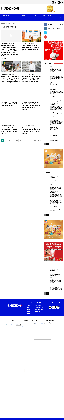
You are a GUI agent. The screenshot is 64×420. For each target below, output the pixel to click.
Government (54, 89)
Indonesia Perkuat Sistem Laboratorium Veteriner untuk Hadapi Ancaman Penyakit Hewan (56, 138)
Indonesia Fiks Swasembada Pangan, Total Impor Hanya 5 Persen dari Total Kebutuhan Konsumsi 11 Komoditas (32, 79)
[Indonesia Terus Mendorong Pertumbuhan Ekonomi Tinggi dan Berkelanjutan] (11, 118)
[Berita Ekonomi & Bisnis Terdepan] (11, 9)
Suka (61, 24)
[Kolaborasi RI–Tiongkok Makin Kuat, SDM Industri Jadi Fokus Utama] (11, 92)
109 (17, 140)
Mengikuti (60, 28)
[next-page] (20, 140)
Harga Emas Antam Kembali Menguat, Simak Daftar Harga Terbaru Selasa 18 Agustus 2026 (56, 108)
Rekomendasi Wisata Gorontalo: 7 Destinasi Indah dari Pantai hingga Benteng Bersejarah (56, 99)
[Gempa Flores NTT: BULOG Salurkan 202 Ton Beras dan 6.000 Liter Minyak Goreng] (47, 69)
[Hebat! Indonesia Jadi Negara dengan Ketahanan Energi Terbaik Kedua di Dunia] (32, 36)
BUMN (51, 82)
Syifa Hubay (3, 58)
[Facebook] (22, 370)
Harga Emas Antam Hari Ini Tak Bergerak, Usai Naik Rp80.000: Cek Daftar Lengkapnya (56, 78)
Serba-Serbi (53, 96)
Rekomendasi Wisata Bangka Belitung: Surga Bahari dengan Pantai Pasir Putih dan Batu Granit (55, 131)
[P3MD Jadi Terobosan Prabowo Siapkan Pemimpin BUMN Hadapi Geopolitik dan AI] (47, 201)
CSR (51, 66)
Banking (52, 118)
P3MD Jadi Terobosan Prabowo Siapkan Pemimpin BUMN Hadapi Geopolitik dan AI (56, 202)
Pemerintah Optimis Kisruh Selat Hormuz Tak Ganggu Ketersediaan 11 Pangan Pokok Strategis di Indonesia (10, 79)
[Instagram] (27, 370)
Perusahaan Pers (39, 307)
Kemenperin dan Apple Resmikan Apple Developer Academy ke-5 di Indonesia (31, 129)
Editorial (29, 313)
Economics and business (7, 43)
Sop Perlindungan (39, 309)
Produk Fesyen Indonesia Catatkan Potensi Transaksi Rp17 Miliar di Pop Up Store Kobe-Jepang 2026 (31, 104)
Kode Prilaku (38, 305)
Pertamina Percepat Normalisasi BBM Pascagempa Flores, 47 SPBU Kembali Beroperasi (56, 85)
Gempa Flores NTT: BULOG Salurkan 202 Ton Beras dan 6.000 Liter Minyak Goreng (56, 70)
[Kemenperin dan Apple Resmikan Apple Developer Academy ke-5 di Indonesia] (32, 118)
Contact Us (37, 311)
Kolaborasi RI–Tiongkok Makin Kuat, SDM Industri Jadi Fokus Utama (9, 104)
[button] (60, 17)
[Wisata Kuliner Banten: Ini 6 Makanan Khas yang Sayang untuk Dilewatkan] (47, 114)
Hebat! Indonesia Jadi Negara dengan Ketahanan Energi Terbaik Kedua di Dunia (31, 48)
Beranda (3, 23)
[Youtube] (25, 375)
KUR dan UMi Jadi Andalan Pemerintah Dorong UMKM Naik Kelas (56, 92)
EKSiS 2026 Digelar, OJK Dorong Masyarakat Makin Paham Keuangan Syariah (56, 195)
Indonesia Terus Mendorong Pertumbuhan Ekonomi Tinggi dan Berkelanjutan (10, 129)
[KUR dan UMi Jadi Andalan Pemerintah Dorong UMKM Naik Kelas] (47, 92)
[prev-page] (45, 144)
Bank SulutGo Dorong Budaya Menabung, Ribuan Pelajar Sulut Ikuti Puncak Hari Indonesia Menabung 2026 (56, 122)
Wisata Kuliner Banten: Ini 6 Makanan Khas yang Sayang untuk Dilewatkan (56, 115)
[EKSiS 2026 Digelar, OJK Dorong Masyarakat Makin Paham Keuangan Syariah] (47, 194)
